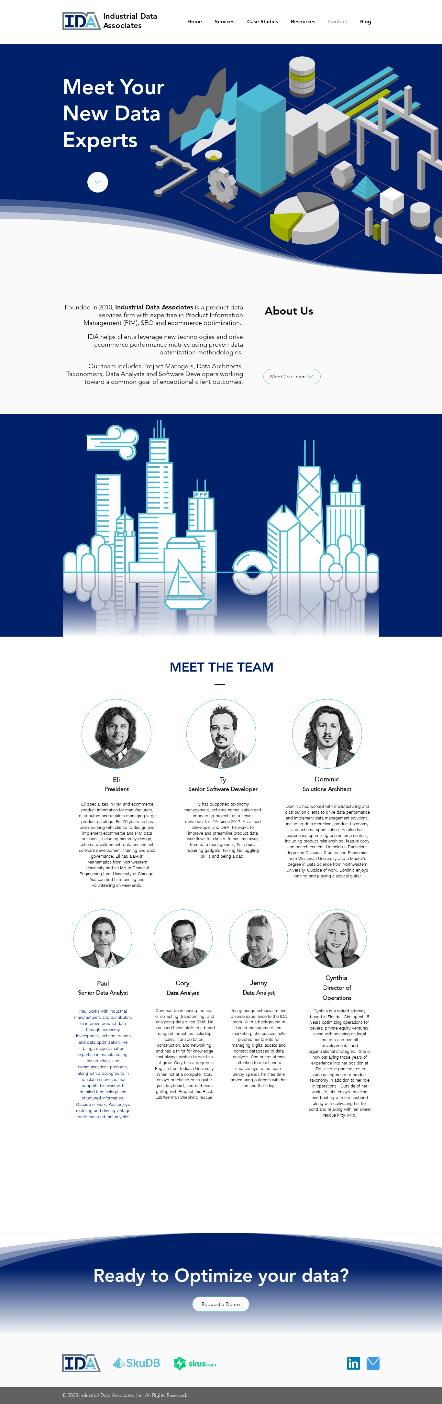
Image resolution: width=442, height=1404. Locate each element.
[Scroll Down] (97, 182)
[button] (228, 22)
